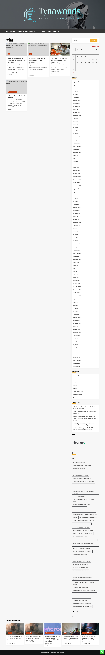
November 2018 (77, 360)
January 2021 (76, 283)
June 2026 (75, 88)
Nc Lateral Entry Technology (80, 567)
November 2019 (77, 326)
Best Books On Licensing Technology (82, 478)
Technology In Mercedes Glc (80, 600)
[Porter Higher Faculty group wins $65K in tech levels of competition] (60, 49)
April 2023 (75, 201)
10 (73, 59)
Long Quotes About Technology (81, 558)
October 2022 (76, 219)
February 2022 (76, 244)
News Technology (10, 31)
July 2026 (75, 85)
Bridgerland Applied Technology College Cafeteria (83, 492)
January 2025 (76, 140)
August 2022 (76, 225)
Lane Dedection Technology (80, 554)
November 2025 (77, 109)
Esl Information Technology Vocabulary (83, 530)
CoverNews (53, 652)
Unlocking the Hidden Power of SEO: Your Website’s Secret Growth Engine (84, 424)
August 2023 (76, 189)
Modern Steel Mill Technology (80, 564)
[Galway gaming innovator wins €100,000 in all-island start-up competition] (16, 49)
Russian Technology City (79, 574)
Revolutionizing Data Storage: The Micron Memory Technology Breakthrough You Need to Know (84, 418)
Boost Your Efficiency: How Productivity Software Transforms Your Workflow (83, 428)
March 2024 (76, 167)
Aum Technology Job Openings (80, 475)
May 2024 (75, 161)
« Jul (73, 72)
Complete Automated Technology (81, 504)
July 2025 (75, 121)
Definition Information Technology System (84, 511)
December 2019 (77, 323)
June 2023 (75, 195)
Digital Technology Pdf (91, 514)
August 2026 (76, 82)
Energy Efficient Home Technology (82, 524)
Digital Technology (78, 514)
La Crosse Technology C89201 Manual (82, 551)
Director (75, 517)
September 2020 (77, 296)
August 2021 (76, 262)
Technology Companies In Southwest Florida (84, 593)
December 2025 (77, 106)
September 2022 (77, 222)
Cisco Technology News (79, 496)
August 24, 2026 (12, 643)
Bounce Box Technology (79, 488)
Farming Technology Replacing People (82, 533)
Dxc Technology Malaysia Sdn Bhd (88, 517)
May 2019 (75, 345)
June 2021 (75, 268)
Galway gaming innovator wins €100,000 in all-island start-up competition (16, 60)
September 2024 (77, 152)
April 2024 (75, 164)
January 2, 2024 (20, 64)
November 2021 (77, 253)
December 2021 (77, 250)
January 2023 (76, 210)
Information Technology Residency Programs (84, 540)
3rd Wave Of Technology (79, 462)
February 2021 (76, 280)
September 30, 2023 (43, 64)
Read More (10, 77)
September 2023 (77, 186)
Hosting (43, 31)
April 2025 (75, 130)
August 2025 (76, 118)
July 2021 (75, 265)
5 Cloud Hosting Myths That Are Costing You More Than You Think (84, 407)
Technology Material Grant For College (83, 603)
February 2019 (76, 354)
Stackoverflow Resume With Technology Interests (83, 583)
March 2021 (76, 277)
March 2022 (76, 241)
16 (96, 59)
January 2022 (76, 247)
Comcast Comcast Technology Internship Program (83, 500)
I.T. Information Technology (80, 536)
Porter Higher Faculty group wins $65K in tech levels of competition (59, 60)
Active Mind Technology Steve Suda (82, 465)
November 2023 (77, 179)
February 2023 (76, 207)
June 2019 (75, 341)
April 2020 (75, 311)
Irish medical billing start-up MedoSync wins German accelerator (37, 60)
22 (93, 62)
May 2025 (75, 127)
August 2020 (76, 299)
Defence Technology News (79, 507)
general (49, 31)
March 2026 (76, 97)
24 (73, 66)
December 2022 (77, 213)
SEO (38, 31)
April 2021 (75, 274)
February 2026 (76, 100)
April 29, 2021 (63, 64)
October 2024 (76, 149)
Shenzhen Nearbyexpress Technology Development (82, 578)
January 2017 (76, 366)
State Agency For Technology (80, 587)
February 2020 (76, 317)
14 (89, 59)
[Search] (98, 31)
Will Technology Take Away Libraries (82, 606)
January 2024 (76, 173)
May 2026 (75, 91)
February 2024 (76, 170)
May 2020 (75, 308)
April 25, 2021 (19, 99)
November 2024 (77, 146)
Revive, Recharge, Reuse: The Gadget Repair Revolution (84, 412)
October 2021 (76, 256)
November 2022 (77, 216)
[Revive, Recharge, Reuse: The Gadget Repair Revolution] (34, 629)
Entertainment (76, 379)
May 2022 (75, 234)
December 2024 (77, 143)
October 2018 (76, 363)
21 (89, 62)
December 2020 (77, 286)
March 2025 (76, 134)
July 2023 (75, 192)
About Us (55, 31)
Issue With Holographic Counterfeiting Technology (83, 544)
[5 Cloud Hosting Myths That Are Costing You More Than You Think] (15, 629)
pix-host (74, 617)
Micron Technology (78, 391)
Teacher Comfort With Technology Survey (84, 590)
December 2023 (77, 176)
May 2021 (75, 271)
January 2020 (76, 320)
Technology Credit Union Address (81, 597)
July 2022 (75, 228)
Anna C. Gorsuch (12, 64)
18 (77, 62)
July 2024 (75, 155)
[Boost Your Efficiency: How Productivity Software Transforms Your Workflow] (90, 629)
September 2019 (77, 332)
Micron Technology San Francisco (81, 561)
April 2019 (75, 348)
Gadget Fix (32, 31)
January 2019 (76, 357)
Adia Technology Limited (79, 468)
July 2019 (75, 338)
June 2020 (75, 305)
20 (85, 62)
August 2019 (76, 335)
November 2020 (77, 289)
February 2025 (76, 137)
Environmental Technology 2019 (81, 527)
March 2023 (76, 204)
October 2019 (76, 329)
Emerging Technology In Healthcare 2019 (83, 520)
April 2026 (75, 94)
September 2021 (77, 259)
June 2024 (75, 158)
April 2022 (75, 237)
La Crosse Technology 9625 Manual (81, 548)
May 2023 (75, 198)
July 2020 (75, 302)
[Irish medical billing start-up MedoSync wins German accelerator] (38, 49)
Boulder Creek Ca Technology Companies (83, 484)
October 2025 (76, 112)
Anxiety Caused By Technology (80, 472)
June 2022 (75, 231)
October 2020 (76, 293)
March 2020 (76, 314)
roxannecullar (75, 615)
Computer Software (22, 31)
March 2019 (76, 351)
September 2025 (77, 115)
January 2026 (76, 103)
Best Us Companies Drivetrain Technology (83, 481)
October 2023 (76, 182)
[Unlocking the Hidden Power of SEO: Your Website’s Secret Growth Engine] (71, 629)
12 (81, 59)
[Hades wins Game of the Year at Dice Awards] (16, 87)
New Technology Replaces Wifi (80, 570)
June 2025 (75, 124)
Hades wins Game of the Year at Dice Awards (16, 97)
